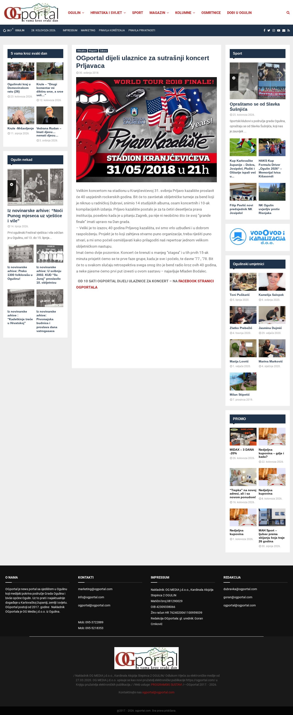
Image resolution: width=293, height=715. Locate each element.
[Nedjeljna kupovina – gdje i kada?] (272, 437)
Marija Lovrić (239, 361)
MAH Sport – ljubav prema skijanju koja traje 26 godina (272, 536)
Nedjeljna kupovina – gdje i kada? (271, 453)
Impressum (70, 30)
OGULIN (74, 13)
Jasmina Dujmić (270, 328)
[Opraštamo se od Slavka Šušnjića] (257, 80)
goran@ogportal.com (238, 597)
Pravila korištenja (112, 30)
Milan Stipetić (240, 394)
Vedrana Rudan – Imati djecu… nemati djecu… (48, 132)
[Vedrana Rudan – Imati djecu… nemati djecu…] (49, 115)
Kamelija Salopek (271, 294)
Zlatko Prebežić (241, 328)
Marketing (88, 30)
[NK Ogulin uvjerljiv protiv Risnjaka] (272, 192)
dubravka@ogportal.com (240, 589)
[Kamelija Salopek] (272, 282)
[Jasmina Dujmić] (272, 315)
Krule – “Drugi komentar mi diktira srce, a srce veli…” (49, 89)
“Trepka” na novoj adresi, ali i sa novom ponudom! (243, 493)
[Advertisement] (146, 325)
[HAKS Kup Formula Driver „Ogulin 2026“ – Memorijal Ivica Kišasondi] (272, 147)
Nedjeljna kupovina (265, 491)
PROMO (239, 419)
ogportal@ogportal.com (94, 605)
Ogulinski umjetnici (248, 264)
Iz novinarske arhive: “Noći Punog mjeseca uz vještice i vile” (35, 215)
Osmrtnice (211, 13)
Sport (137, 13)
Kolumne (183, 13)
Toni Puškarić (240, 294)
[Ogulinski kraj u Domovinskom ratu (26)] (21, 71)
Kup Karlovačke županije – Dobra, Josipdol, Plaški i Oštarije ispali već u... (243, 168)
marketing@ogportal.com (95, 589)
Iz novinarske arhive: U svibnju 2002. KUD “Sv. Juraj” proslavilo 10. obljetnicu (48, 274)
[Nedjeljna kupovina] (272, 477)
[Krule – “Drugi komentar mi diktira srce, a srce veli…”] (49, 71)
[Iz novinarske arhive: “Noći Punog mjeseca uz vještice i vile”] (35, 187)
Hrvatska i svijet (106, 13)
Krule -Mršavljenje (21, 128)
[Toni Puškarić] (243, 282)
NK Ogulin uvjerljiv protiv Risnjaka (269, 209)
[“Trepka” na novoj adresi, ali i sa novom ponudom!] (243, 477)
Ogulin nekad (21, 160)
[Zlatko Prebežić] (243, 315)
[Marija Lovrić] (243, 348)
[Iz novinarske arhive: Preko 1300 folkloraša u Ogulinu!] (21, 253)
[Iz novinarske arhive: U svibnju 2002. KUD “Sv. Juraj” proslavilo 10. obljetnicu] (49, 253)
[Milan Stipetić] (243, 381)
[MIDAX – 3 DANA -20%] (243, 437)
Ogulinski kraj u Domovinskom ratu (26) (19, 87)
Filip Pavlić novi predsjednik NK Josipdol (241, 209)
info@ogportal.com (91, 597)
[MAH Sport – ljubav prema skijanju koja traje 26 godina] (272, 517)
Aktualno (81, 50)
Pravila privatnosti (141, 30)
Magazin (157, 13)
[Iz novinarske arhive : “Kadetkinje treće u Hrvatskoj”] (21, 298)
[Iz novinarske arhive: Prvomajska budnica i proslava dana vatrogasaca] (49, 298)
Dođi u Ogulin (239, 13)
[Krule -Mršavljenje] (21, 115)
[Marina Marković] (272, 348)
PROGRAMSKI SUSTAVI (166, 684)
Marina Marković (271, 361)
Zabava (103, 50)
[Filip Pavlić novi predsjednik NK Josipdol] (243, 192)
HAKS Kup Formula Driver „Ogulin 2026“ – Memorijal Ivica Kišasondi (270, 168)
